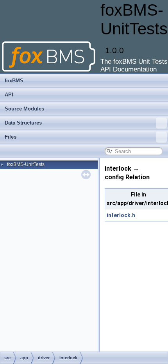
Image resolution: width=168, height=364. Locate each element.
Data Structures (23, 123)
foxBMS (14, 81)
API (9, 95)
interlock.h (121, 215)
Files (10, 137)
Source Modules (24, 109)
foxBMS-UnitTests (26, 164)
